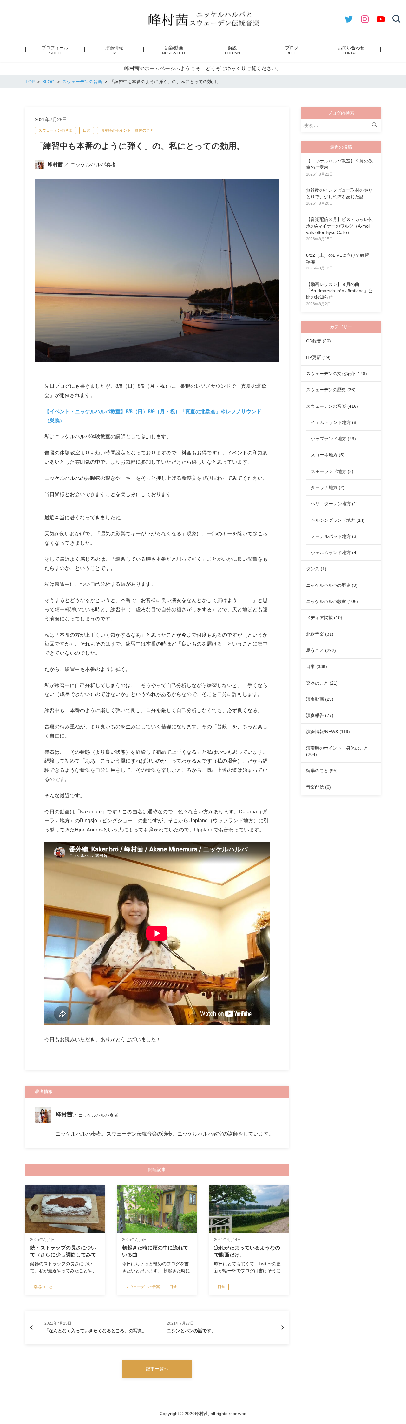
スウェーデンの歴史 (326, 389)
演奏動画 (315, 699)
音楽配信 (315, 787)
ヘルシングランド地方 (333, 520)
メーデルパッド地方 (331, 536)
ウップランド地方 (328, 438)
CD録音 (313, 340)
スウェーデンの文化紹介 (330, 373)
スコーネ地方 (324, 454)
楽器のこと (317, 683)
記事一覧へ (157, 1368)
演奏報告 (315, 715)
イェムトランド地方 (331, 422)
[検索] (376, 125)
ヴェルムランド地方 (331, 552)
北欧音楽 (315, 634)
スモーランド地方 (328, 471)
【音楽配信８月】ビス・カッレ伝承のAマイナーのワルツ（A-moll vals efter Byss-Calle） (339, 226)
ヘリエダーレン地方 (331, 503)
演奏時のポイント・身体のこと (127, 130)
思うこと (315, 650)
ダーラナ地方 (324, 487)
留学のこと (317, 770)
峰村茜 (55, 164)
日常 (86, 130)
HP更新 (313, 357)
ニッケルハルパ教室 (326, 601)
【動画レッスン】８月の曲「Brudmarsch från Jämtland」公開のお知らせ (339, 291)
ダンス (312, 568)
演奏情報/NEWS (322, 731)
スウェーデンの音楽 (55, 130)
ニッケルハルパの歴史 (328, 585)
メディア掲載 (319, 617)
